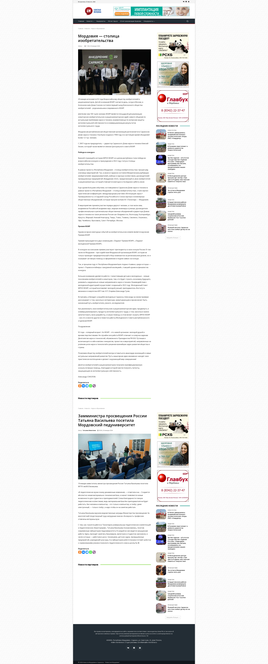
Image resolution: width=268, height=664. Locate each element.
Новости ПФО (172, 130)
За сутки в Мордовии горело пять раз (176, 191)
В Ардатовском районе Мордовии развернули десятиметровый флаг (177, 204)
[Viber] (94, 385)
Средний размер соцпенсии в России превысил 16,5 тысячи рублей (177, 217)
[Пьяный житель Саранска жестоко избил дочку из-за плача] (161, 228)
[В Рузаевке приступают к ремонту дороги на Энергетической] (161, 147)
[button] (187, 21)
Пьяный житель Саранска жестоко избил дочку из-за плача (179, 229)
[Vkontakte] (83, 385)
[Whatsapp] (90, 385)
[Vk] (183, 1)
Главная (80, 28)
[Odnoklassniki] (79, 385)
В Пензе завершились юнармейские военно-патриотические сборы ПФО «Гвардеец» (177, 135)
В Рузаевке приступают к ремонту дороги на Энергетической (178, 148)
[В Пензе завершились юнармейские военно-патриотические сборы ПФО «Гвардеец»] (161, 134)
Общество (171, 143)
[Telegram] (186, 1)
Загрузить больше (172, 238)
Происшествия (172, 188)
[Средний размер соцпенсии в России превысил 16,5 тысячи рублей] (161, 216)
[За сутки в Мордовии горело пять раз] (161, 190)
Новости (87, 28)
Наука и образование (98, 28)
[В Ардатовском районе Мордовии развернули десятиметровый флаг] (161, 203)
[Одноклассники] (188, 1)
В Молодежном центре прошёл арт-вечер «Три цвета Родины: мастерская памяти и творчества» (178, 178)
